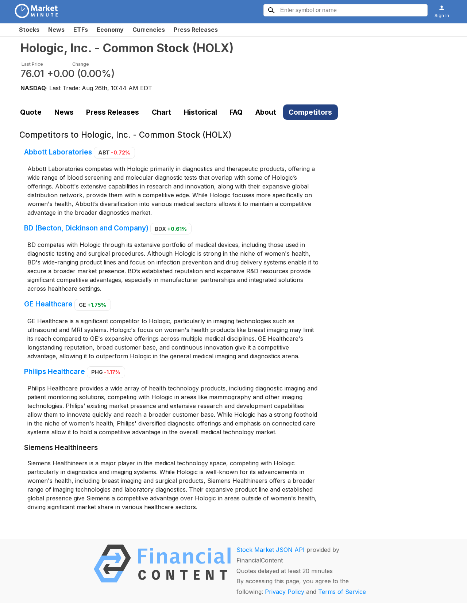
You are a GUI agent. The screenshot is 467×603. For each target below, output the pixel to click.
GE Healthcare (48, 304)
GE (92, 305)
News (56, 29)
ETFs (80, 29)
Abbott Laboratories (58, 152)
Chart (161, 112)
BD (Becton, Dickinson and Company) (86, 228)
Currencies (148, 29)
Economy (110, 29)
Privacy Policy (284, 591)
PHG (105, 372)
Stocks (29, 29)
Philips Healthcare (54, 371)
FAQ (236, 112)
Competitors (310, 112)
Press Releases (196, 29)
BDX (171, 229)
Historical (200, 112)
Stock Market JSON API (270, 549)
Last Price (32, 64)
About (265, 112)
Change (80, 64)
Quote (31, 112)
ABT (114, 152)
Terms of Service (342, 591)
